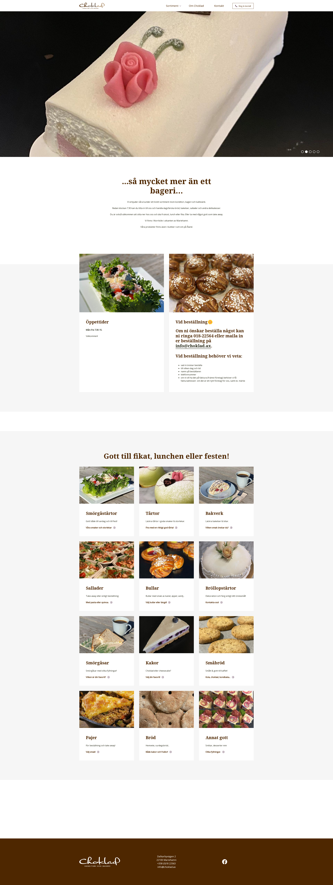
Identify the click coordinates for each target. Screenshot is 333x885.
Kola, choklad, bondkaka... (218, 677)
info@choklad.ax (193, 346)
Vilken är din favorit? (96, 677)
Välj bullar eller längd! (156, 602)
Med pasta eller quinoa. (97, 602)
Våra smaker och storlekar (99, 527)
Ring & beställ (245, 6)
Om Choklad (196, 6)
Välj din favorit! (153, 677)
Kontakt (219, 6)
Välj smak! (90, 751)
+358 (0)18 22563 (166, 863)
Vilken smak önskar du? (217, 527)
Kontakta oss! (212, 602)
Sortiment (170, 6)
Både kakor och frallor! (157, 751)
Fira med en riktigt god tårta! (160, 527)
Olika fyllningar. (213, 751)
